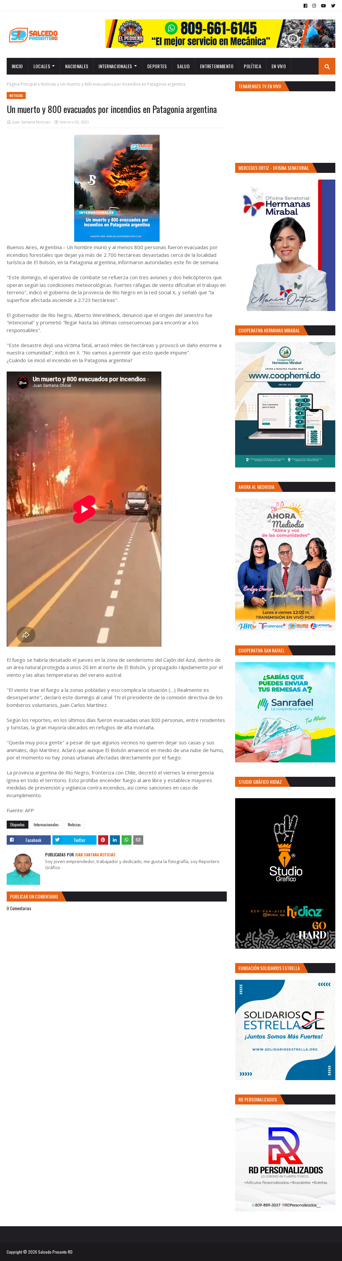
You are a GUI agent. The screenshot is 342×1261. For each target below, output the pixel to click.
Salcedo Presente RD (55, 1252)
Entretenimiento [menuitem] (217, 66)
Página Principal (22, 84)
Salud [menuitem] (183, 66)
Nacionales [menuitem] (76, 66)
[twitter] (332, 5)
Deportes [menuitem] (157, 66)
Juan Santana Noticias (31, 121)
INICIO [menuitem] (17, 66)
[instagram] (314, 5)
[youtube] (323, 5)
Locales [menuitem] (41, 66)
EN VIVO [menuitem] (279, 66)
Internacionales (46, 824)
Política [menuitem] (252, 66)
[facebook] (305, 5)
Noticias (48, 84)
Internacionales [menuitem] (115, 66)
